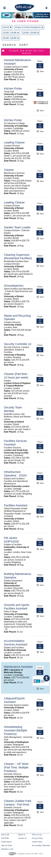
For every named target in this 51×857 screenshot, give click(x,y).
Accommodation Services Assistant (15, 642)
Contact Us (22, 838)
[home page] (24, 11)
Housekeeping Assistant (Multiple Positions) (15, 730)
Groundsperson (13, 285)
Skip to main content (10, 2)
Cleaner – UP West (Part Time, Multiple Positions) (16, 767)
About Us (21, 835)
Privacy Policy (37, 838)
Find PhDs (5, 838)
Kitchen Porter (13, 88)
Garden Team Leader (17, 227)
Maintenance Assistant (18, 666)
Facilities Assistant (15, 505)
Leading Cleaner (14, 142)
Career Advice (6, 842)
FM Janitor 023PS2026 (11, 539)
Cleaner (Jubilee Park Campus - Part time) (17, 802)
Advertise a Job (7, 849)
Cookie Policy (37, 842)
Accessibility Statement (41, 845)
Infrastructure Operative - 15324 (15, 473)
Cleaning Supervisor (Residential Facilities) (18, 256)
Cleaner (9, 170)
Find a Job (5, 835)
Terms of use (37, 835)
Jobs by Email (6, 845)
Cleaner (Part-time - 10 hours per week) (16, 375)
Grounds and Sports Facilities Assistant (16, 606)
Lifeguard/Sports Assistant (14, 700)
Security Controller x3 (17, 344)
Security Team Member (13, 409)
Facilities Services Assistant (15, 442)
